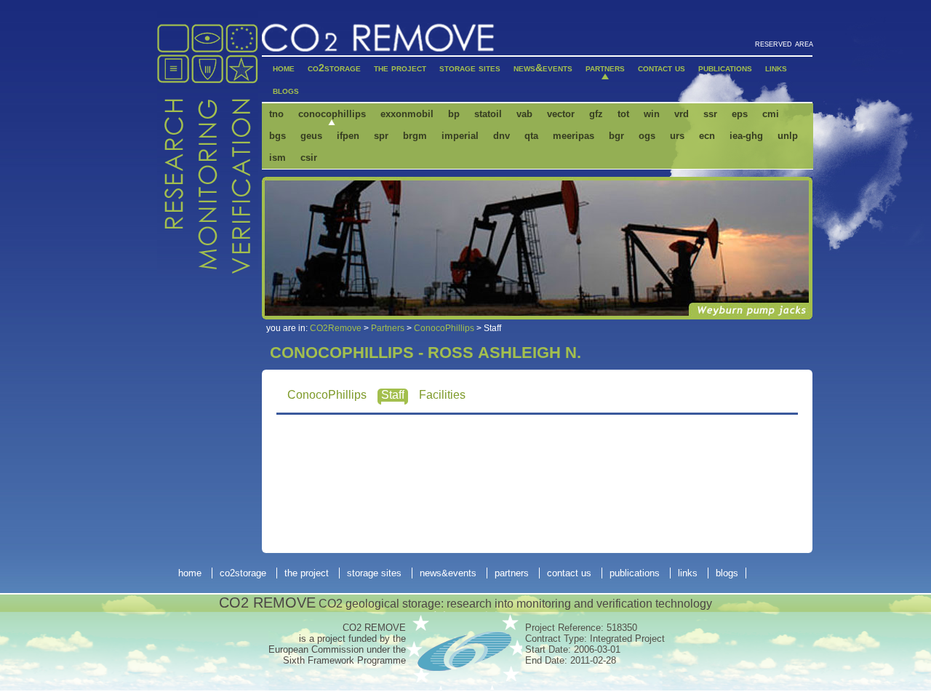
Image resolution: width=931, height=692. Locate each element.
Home (284, 67)
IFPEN (348, 135)
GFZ (596, 113)
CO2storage (334, 67)
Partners (605, 67)
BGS (277, 135)
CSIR (308, 157)
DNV (501, 135)
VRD (681, 113)
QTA (531, 135)
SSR (710, 113)
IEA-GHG (746, 135)
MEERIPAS (573, 135)
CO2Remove (335, 328)
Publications (725, 67)
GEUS (311, 135)
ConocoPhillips (332, 113)
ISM (277, 157)
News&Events (543, 67)
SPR (381, 135)
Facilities (442, 395)
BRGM (415, 135)
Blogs (286, 90)
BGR (616, 135)
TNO (276, 113)
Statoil (488, 113)
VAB (524, 113)
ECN (707, 135)
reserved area (784, 43)
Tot (623, 113)
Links (776, 67)
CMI (770, 113)
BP (454, 113)
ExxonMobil (406, 113)
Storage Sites (469, 67)
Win (652, 113)
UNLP (788, 135)
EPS (740, 113)
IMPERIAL (460, 135)
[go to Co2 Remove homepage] (378, 37)
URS (677, 135)
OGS (647, 135)
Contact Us (661, 67)
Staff (392, 395)
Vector (561, 113)
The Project (400, 67)
